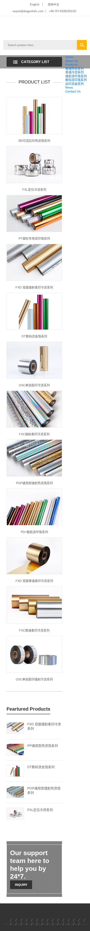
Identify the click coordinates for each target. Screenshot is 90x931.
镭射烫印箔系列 (76, 76)
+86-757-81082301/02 (62, 11)
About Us (71, 61)
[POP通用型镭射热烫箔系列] (15, 791)
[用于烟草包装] (34, 213)
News (69, 87)
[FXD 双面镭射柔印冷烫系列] (34, 262)
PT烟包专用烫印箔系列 (34, 238)
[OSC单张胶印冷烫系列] (34, 360)
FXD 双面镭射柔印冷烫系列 (34, 287)
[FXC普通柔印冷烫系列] (34, 604)
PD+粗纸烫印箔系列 (34, 532)
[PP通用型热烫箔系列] (15, 749)
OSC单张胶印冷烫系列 (34, 385)
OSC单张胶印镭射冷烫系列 (34, 679)
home (69, 57)
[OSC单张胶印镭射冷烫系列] (34, 654)
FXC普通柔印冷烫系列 (34, 630)
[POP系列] (34, 458)
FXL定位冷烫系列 (34, 189)
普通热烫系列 (74, 68)
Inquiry (21, 884)
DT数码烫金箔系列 (34, 336)
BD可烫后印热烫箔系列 (34, 140)
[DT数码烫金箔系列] (15, 770)
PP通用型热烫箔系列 (42, 746)
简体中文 (53, 4)
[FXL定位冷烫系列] (34, 164)
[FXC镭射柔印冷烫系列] (34, 409)
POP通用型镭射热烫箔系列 (34, 483)
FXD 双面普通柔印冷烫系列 (34, 581)
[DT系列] (34, 311)
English (34, 4)
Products (71, 64)
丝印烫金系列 (74, 83)
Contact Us (73, 91)
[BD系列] (34, 115)
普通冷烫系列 (74, 72)
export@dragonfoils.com (28, 11)
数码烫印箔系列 (76, 80)
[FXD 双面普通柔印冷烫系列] (34, 555)
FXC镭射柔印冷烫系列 (34, 434)
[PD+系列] (34, 506)
